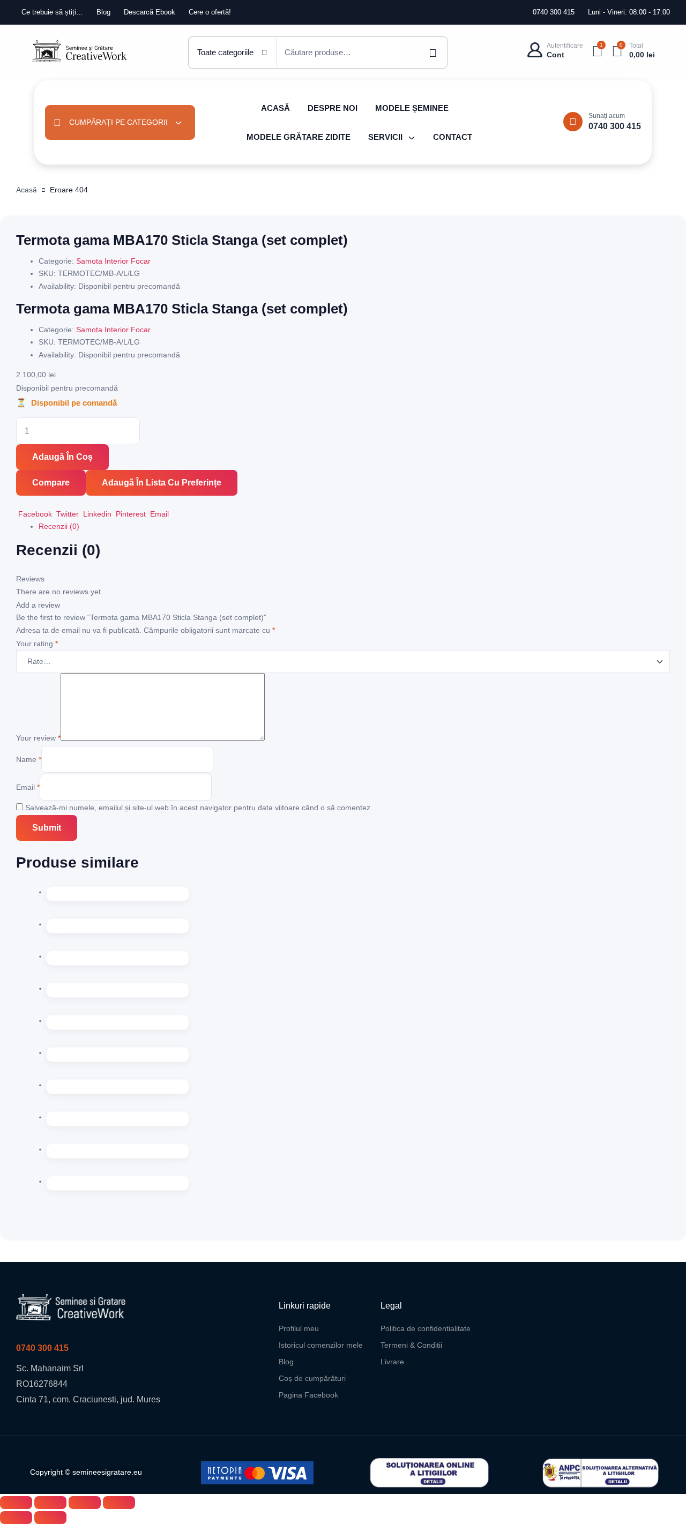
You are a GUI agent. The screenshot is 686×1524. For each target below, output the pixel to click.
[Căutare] (423, 52)
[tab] (354, 526)
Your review (38, 738)
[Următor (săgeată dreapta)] (50, 1517)
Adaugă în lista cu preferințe (161, 482)
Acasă (26, 189)
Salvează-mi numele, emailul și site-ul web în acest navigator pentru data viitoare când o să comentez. (198, 807)
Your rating (37, 643)
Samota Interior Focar (113, 261)
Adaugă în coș (62, 456)
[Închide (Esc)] (119, 1502)
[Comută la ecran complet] (50, 1502)
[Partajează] (85, 1502)
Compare (51, 482)
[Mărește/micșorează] (16, 1502)
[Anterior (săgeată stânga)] (16, 1517)
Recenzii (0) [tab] (58, 550)
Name (28, 759)
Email (28, 787)
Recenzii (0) (59, 526)
